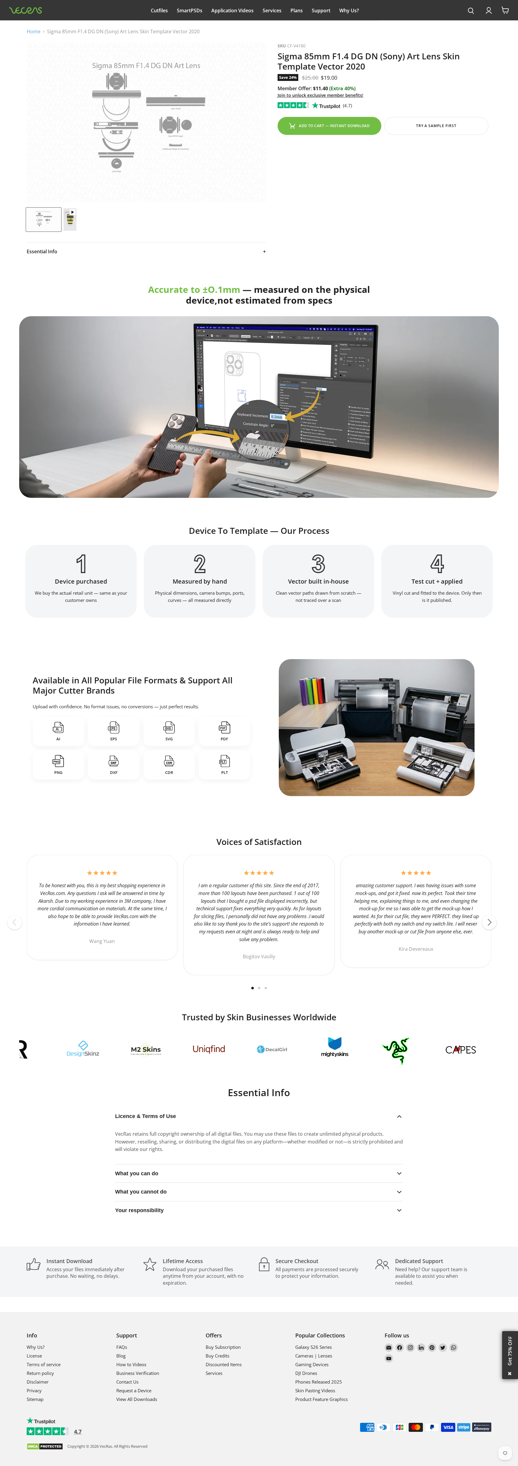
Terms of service (44, 1364)
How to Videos (131, 1364)
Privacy (34, 1390)
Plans (296, 10)
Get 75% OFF (510, 1351)
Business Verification (137, 1373)
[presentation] (471, 11)
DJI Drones (306, 1373)
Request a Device (133, 1390)
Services (272, 10)
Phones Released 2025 (318, 1382)
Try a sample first (436, 125)
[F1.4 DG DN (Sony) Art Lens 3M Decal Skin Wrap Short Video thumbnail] (70, 219)
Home (33, 31)
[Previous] (14, 922)
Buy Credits (217, 1356)
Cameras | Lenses (313, 1356)
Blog (121, 1356)
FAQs (121, 1347)
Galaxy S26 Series (313, 1347)
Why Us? (349, 10)
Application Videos (232, 10)
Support (321, 10)
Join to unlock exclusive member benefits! (320, 95)
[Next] (489, 922)
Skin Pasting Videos (315, 1390)
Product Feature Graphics (321, 1399)
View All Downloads (136, 1399)
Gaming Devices (312, 1364)
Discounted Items (224, 1364)
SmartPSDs (189, 10)
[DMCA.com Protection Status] (45, 1447)
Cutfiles (159, 10)
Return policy (40, 1373)
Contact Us (127, 1382)
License (34, 1356)
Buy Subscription (223, 1347)
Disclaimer (38, 1382)
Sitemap (35, 1399)
